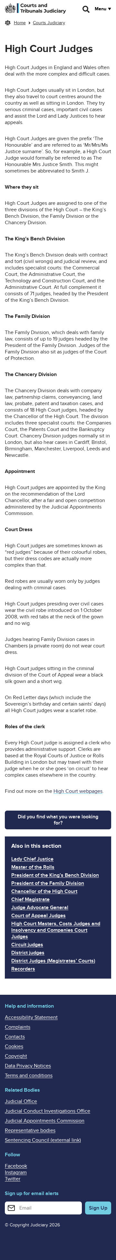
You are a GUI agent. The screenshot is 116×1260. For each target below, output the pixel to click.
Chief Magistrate (30, 899)
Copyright (16, 1056)
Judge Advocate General (39, 907)
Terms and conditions (29, 1075)
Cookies (14, 1046)
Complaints (17, 1027)
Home (20, 23)
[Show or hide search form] (86, 9)
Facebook (16, 1166)
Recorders (23, 969)
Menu (100, 9)
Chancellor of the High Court (44, 891)
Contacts (15, 1037)
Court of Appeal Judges (38, 915)
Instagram (16, 1172)
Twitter (12, 1179)
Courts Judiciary (49, 23)
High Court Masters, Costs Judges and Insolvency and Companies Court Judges (55, 930)
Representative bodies (30, 1130)
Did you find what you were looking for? (58, 820)
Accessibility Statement (31, 1017)
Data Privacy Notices (28, 1066)
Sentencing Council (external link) (43, 1140)
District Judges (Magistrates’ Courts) (53, 961)
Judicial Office (21, 1101)
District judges (27, 953)
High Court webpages (77, 791)
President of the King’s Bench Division (55, 875)
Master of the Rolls (32, 867)
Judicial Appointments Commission (44, 1121)
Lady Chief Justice (32, 859)
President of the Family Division (47, 883)
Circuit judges (27, 944)
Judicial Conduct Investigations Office (47, 1111)
